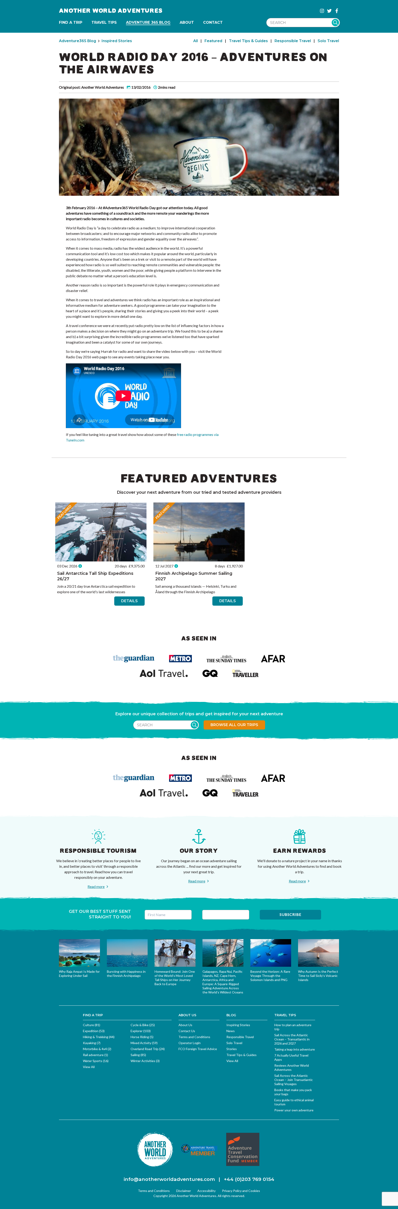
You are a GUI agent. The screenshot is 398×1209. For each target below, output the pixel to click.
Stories (231, 1049)
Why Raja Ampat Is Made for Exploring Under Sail (79, 974)
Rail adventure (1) (95, 1055)
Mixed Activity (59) (144, 1043)
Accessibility (206, 1191)
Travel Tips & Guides (248, 41)
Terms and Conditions (194, 1037)
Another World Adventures (111, 11)
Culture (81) (91, 1025)
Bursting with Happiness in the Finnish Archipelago (126, 974)
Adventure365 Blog (77, 41)
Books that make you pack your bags (293, 1092)
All (195, 41)
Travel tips (104, 22)
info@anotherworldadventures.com (169, 1179)
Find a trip (70, 22)
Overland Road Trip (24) (148, 1049)
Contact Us (187, 1031)
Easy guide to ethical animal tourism (294, 1102)
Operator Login (190, 1043)
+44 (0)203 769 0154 (249, 1179)
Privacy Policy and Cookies (241, 1191)
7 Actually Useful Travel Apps (291, 1057)
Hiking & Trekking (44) (98, 1037)
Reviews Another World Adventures (291, 1067)
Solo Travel (328, 41)
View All (89, 1067)
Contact (213, 22)
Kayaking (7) (91, 1043)
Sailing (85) (138, 1055)
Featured (213, 41)
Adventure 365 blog (148, 22)
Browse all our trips (234, 725)
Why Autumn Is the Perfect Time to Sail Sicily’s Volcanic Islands (318, 976)
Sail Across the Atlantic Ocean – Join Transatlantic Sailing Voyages (293, 1080)
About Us (185, 1025)
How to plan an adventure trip (292, 1027)
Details (129, 601)
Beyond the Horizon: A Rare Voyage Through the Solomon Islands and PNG (270, 976)
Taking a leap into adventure (294, 1049)
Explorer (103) (141, 1031)
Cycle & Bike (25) (143, 1025)
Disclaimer (183, 1191)
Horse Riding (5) (142, 1037)
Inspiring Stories (238, 1025)
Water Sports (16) (95, 1061)
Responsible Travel (293, 41)
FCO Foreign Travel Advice (198, 1049)
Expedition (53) (94, 1031)
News (230, 1031)
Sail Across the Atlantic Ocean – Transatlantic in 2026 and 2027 (292, 1039)
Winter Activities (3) (145, 1061)
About (187, 22)
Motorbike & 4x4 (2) (97, 1049)
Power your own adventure (293, 1110)
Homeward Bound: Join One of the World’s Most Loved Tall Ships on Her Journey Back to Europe (175, 978)
